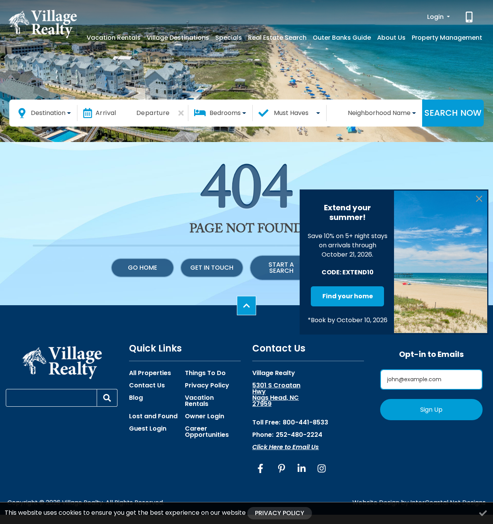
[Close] (479, 198)
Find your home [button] (347, 296)
